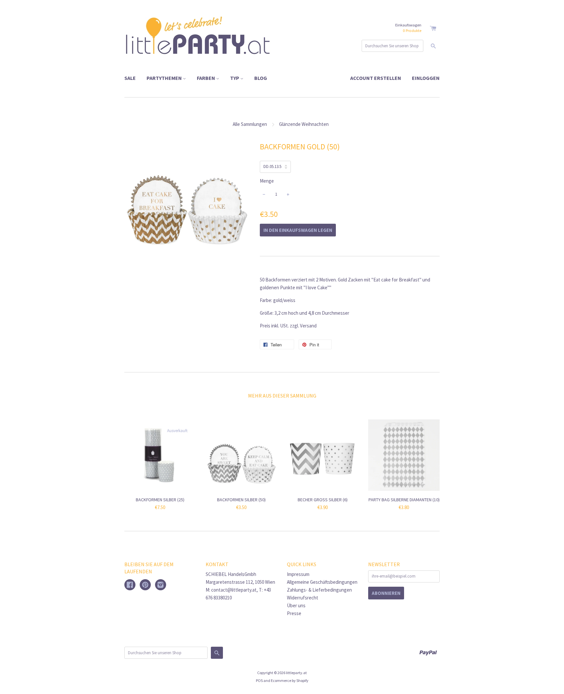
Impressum (298, 574)
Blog (260, 78)
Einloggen (426, 78)
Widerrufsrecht (302, 598)
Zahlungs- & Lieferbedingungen (319, 590)
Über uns (296, 605)
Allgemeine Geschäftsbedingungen (322, 582)
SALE (130, 78)
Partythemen (165, 78)
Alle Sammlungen (250, 124)
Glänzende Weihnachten (304, 124)
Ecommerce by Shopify (289, 680)
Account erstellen (375, 78)
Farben (206, 78)
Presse (294, 613)
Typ (235, 78)
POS (259, 680)
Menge (267, 181)
